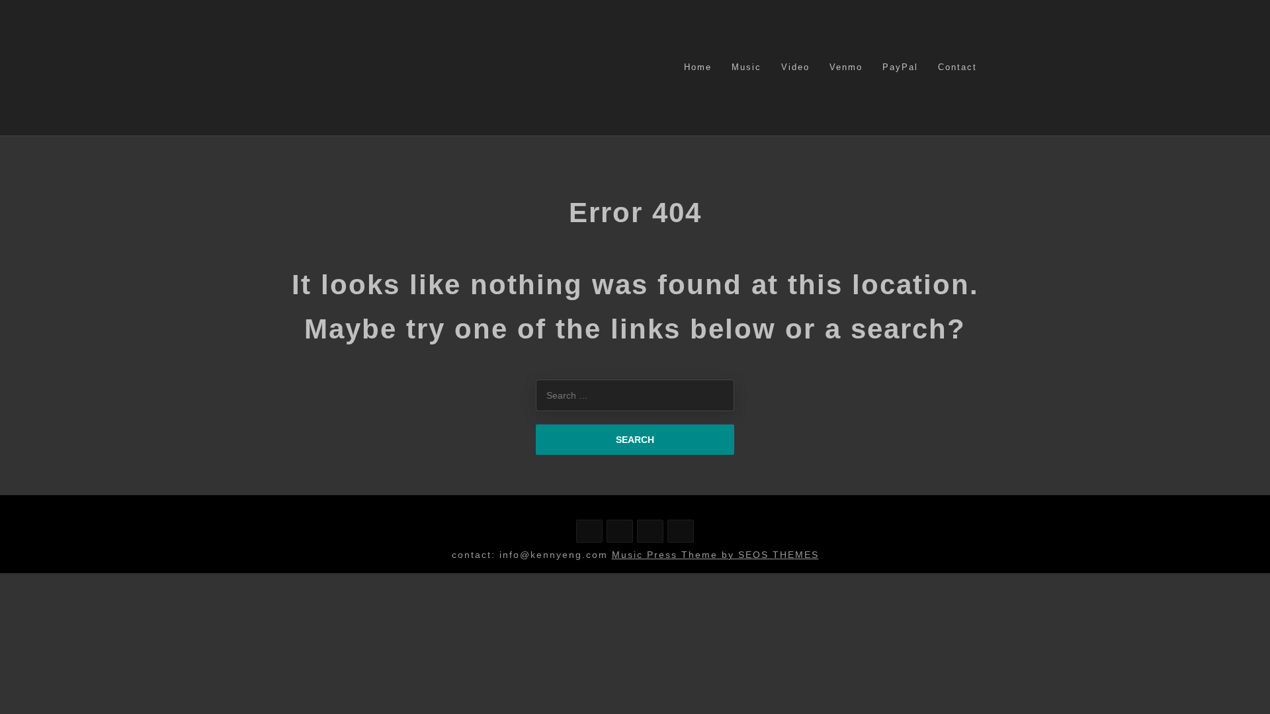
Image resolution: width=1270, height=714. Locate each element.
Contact (957, 67)
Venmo (846, 67)
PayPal (900, 67)
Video (795, 67)
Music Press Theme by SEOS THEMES (715, 554)
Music (746, 67)
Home (698, 67)
